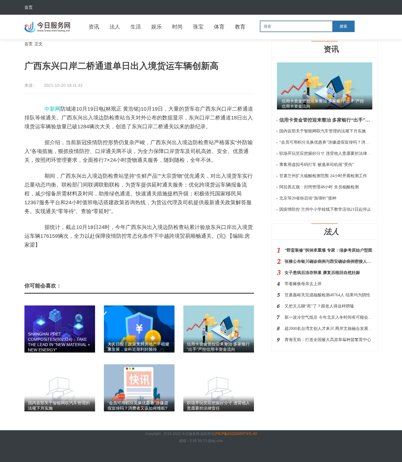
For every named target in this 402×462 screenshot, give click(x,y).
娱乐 (156, 27)
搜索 (343, 26)
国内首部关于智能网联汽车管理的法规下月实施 (322, 131)
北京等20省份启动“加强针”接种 (307, 198)
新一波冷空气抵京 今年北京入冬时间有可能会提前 (328, 317)
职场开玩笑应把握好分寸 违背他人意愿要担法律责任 (325, 153)
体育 (219, 27)
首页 (28, 7)
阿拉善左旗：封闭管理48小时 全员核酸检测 (319, 187)
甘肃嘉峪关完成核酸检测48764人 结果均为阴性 (327, 295)
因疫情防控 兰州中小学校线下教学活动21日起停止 (325, 209)
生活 (135, 27)
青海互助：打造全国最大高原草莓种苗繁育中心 (328, 340)
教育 (240, 27)
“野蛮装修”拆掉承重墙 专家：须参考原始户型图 (328, 250)
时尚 (177, 27)
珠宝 (198, 27)
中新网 (52, 109)
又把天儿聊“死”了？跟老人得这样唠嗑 (319, 306)
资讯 (94, 27)
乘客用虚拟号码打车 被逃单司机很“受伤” (316, 164)
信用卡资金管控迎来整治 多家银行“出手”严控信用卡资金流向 (325, 119)
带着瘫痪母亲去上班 (303, 284)
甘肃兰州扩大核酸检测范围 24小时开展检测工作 (323, 176)
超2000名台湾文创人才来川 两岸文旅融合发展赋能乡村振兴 (328, 328)
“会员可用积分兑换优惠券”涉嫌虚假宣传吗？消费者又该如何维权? (325, 142)
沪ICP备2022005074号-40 (236, 434)
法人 (114, 27)
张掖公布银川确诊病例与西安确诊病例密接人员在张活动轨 (328, 261)
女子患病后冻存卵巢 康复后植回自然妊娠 (322, 272)
